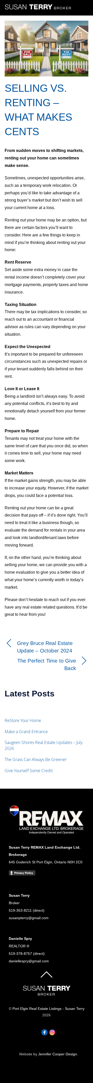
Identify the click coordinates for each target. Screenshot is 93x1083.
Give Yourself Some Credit (29, 770)
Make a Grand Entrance (26, 731)
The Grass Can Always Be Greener (36, 759)
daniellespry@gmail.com (29, 961)
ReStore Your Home (23, 720)
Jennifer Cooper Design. (58, 1054)
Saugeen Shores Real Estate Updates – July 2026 (43, 745)
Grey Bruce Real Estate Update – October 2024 (45, 647)
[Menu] (82, 8)
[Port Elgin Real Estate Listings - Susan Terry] (38, 8)
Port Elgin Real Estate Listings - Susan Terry (48, 1009)
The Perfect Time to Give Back (46, 664)
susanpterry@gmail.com (29, 918)
